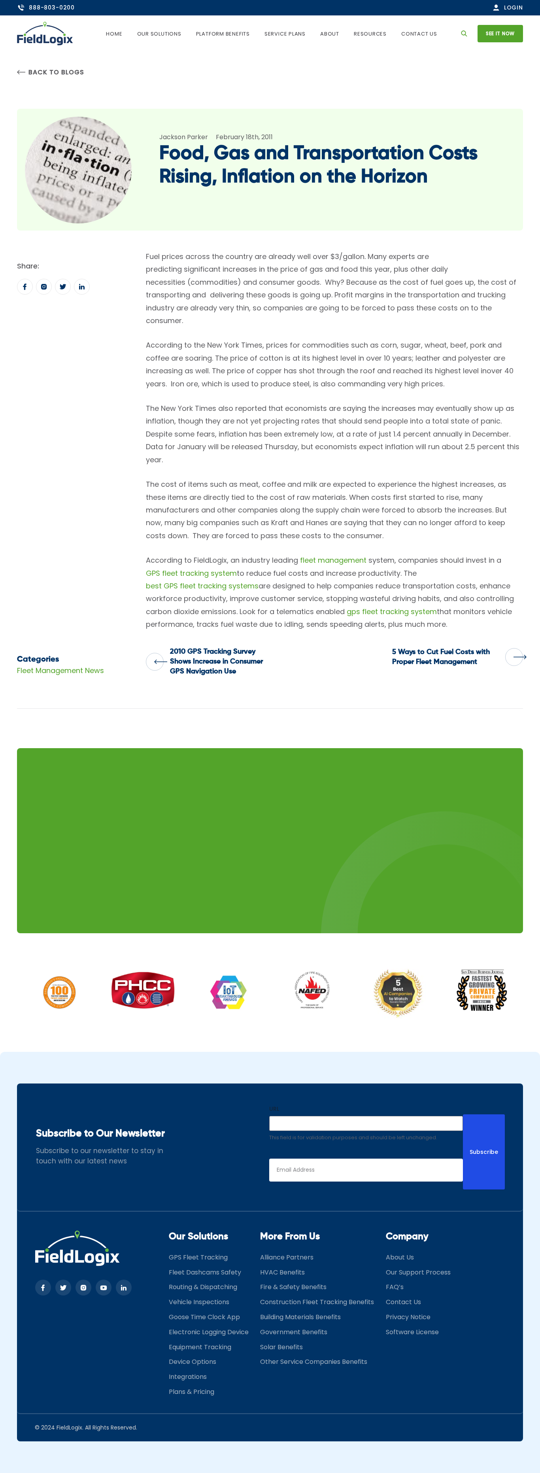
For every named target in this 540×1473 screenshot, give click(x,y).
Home (114, 34)
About (329, 34)
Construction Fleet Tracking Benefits (317, 1302)
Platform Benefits (223, 34)
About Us (400, 1257)
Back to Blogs (56, 72)
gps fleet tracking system (392, 611)
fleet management (333, 560)
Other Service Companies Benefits (313, 1361)
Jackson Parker (183, 137)
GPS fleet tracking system (191, 573)
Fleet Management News (60, 670)
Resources (370, 34)
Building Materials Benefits (300, 1317)
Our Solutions (159, 34)
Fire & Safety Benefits (293, 1286)
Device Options (192, 1361)
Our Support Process (418, 1272)
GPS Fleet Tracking (198, 1257)
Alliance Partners (286, 1257)
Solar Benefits (281, 1347)
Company (407, 1236)
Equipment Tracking (200, 1347)
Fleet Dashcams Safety (205, 1272)
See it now (500, 33)
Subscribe (484, 1152)
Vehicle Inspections (199, 1302)
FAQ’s (395, 1286)
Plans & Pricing (191, 1391)
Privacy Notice (408, 1317)
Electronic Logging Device (209, 1332)
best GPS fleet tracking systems (202, 586)
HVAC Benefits (282, 1272)
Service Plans (285, 34)
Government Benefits (293, 1332)
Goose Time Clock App (204, 1317)
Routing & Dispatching (203, 1286)
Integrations (188, 1376)
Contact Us (419, 34)
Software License (412, 1332)
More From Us (290, 1236)
